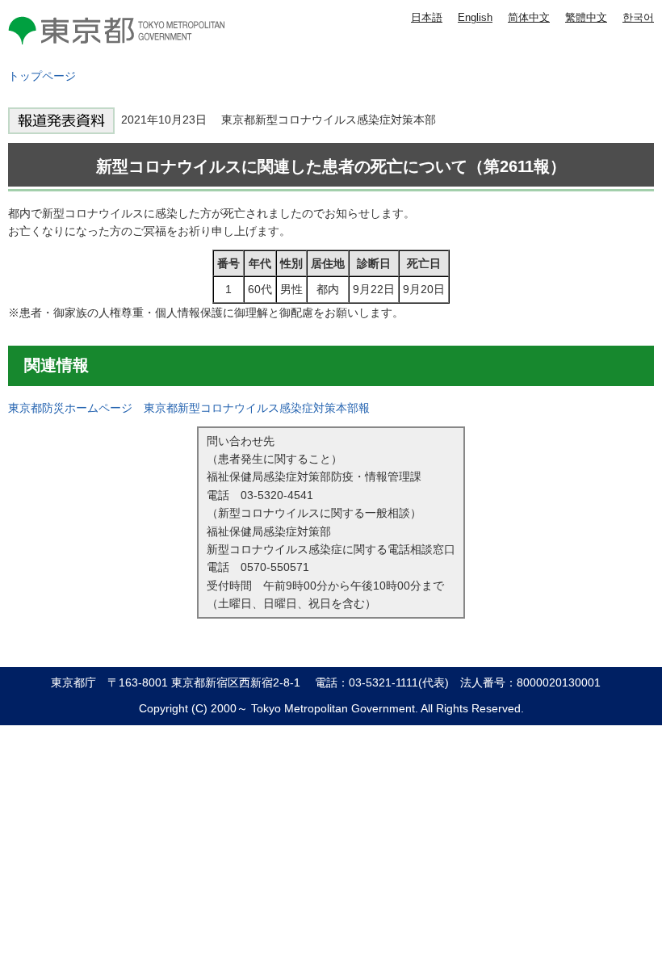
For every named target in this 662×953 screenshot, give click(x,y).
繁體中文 (586, 17)
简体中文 (529, 17)
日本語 (426, 17)
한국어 (638, 17)
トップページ (42, 75)
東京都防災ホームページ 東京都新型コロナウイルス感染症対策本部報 (189, 407)
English (475, 17)
